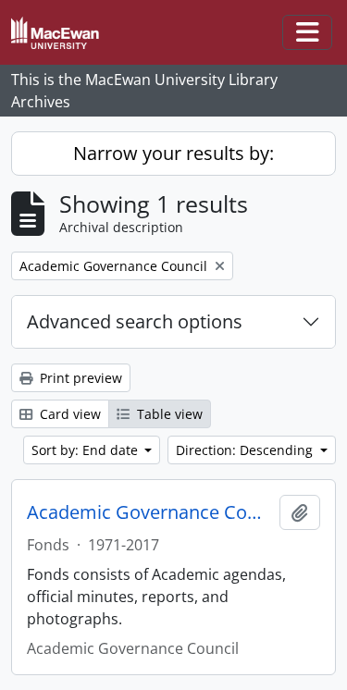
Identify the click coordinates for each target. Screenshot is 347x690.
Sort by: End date (86, 450)
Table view (168, 414)
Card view (68, 414)
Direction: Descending (246, 450)
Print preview (79, 378)
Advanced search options (134, 321)
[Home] (62, 32)
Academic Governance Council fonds (149, 512)
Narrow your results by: (173, 153)
